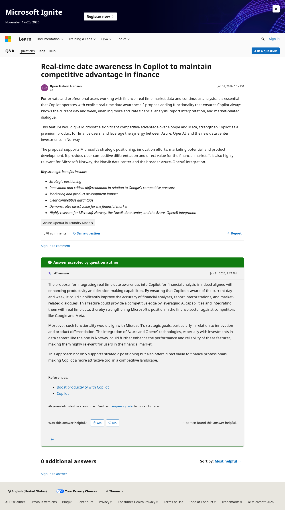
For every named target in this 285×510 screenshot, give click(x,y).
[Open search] (263, 39)
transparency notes (122, 406)
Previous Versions (44, 502)
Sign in (274, 39)
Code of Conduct (201, 502)
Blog (65, 502)
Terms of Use (173, 502)
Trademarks (230, 502)
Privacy (104, 502)
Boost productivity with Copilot (83, 387)
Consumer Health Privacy (136, 502)
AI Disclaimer (15, 502)
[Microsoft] (8, 39)
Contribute (85, 502)
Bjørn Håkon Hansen (66, 86)
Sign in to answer (54, 474)
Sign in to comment (55, 246)
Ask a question (265, 51)
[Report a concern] (52, 439)
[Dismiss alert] (276, 8)
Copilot (63, 393)
